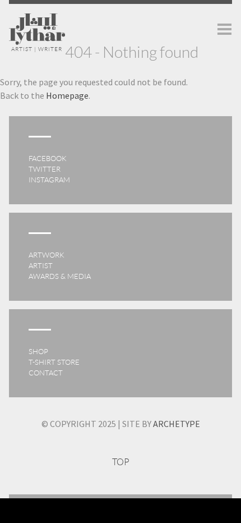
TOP (120, 462)
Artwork (46, 255)
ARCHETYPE (176, 423)
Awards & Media (60, 276)
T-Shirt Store (54, 362)
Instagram (49, 180)
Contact (46, 373)
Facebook (48, 158)
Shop (38, 351)
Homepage (67, 95)
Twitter (45, 169)
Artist (41, 266)
